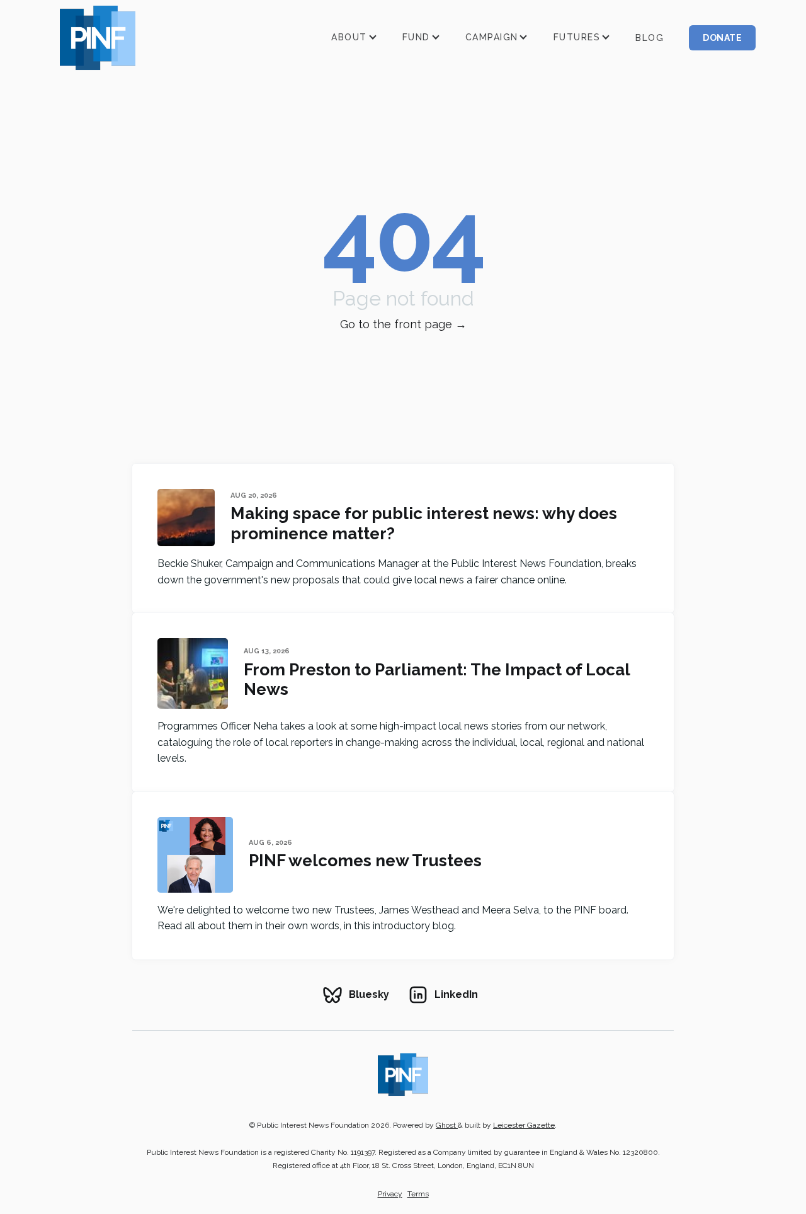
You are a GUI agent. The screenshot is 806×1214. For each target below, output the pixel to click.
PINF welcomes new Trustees (365, 860)
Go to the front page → (403, 324)
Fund (416, 37)
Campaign (491, 37)
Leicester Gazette (524, 1125)
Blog (649, 38)
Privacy (390, 1193)
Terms (418, 1193)
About (349, 37)
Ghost (447, 1125)
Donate (722, 38)
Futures (577, 37)
